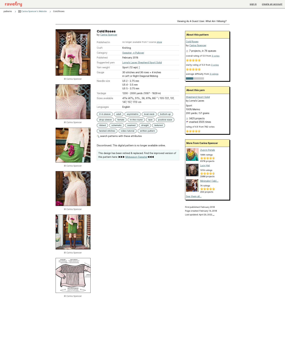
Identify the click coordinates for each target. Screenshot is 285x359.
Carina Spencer (108, 34)
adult (118, 114)
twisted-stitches (107, 131)
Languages (103, 106)
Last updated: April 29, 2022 (199, 214)
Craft (100, 47)
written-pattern (147, 131)
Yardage (101, 93)
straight (145, 125)
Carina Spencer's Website (34, 11)
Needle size (103, 80)
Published (102, 57)
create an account (272, 4)
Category (102, 52)
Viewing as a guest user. (201, 21)
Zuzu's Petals (207, 150)
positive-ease (165, 119)
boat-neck (149, 114)
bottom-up (165, 114)
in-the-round (136, 119)
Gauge (100, 72)
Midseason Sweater (136, 156)
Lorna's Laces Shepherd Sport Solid (142, 62)
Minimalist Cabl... (209, 180)
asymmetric (132, 114)
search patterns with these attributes (120, 136)
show (159, 42)
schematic (116, 125)
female (120, 119)
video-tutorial (127, 131)
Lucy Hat (205, 165)
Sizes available (105, 98)
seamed (131, 125)
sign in (253, 4)
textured (158, 125)
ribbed (102, 125)
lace (150, 119)
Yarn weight (103, 67)
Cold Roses (192, 41)
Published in (103, 42)
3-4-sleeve (105, 114)
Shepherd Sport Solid (198, 97)
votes (216, 56)
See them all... (194, 196)
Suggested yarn (106, 62)
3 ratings (214, 74)
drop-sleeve (105, 119)
